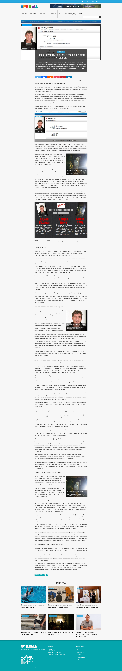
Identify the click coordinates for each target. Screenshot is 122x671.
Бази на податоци (70, 14)
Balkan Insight (53, 615)
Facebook (85, 1)
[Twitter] (38, 77)
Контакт (98, 1)
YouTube (87, 1)
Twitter (83, 1)
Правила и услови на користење (57, 654)
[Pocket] (57, 77)
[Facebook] (44, 77)
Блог (60, 14)
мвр (47, 574)
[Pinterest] (63, 77)
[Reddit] (50, 77)
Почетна (24, 14)
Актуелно (33, 14)
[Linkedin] (69, 77)
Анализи (24, 588)
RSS (90, 1)
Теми (81, 14)
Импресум (51, 649)
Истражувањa (43, 14)
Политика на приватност (55, 652)
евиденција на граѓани (40, 574)
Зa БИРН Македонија (54, 650)
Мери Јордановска (43, 80)
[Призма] (29, 6)
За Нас (93, 1)
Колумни (53, 14)
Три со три (79, 588)
